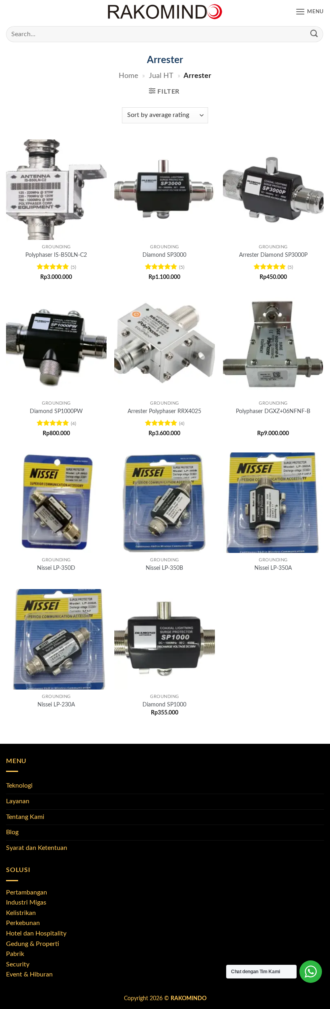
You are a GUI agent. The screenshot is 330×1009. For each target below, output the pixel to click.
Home (128, 76)
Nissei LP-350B (164, 568)
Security (17, 964)
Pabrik (15, 954)
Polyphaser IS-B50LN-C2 (56, 255)
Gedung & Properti (32, 944)
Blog (12, 832)
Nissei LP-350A (273, 568)
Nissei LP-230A (56, 705)
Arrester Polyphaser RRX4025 (164, 411)
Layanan (17, 801)
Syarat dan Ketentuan (36, 848)
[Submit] (314, 34)
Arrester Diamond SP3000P (273, 255)
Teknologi (19, 785)
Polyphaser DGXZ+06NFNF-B (273, 411)
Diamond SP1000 (164, 705)
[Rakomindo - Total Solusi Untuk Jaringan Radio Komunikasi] (165, 12)
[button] (309, 12)
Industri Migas (26, 902)
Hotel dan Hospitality (36, 933)
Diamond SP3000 (164, 255)
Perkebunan (23, 923)
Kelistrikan (21, 913)
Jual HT (161, 76)
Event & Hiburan (29, 974)
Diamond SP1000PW (56, 411)
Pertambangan (26, 892)
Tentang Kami (25, 817)
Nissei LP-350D (56, 568)
